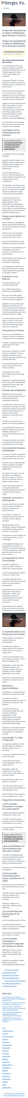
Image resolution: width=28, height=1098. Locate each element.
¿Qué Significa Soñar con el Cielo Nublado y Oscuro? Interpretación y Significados (12, 1019)
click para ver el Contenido (13, 54)
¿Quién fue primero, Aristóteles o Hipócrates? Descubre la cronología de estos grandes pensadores (13, 1008)
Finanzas (5, 1053)
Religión (5, 1082)
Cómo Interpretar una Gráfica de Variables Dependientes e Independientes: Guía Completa (12, 1013)
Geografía (6, 1056)
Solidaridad (6, 1088)
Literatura (6, 1062)
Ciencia (5, 1034)
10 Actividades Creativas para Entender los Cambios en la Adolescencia (13, 1003)
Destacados (7, 1045)
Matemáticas (7, 1065)
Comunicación (7, 1036)
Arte (3, 1028)
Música (5, 1070)
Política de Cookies (18, 1096)
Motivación (6, 1068)
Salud (4, 1085)
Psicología (6, 1076)
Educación (6, 1048)
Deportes (5, 1042)
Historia (5, 1059)
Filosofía (5, 1051)
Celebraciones (7, 1031)
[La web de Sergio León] (13, 3)
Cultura (5, 1039)
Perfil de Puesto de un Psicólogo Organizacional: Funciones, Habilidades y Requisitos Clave (14, 998)
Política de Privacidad (16, 1094)
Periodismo (6, 1073)
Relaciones (6, 1079)
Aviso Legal (7, 1096)
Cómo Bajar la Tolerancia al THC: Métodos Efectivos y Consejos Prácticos (14, 983)
